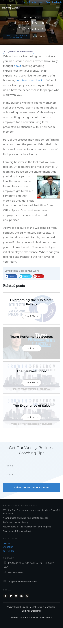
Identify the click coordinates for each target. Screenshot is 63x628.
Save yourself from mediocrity (17, 531)
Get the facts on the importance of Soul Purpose (27, 526)
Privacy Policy (13, 607)
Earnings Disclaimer (31, 610)
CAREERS (8, 547)
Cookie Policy (28, 607)
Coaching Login (54, 2)
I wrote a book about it (29, 80)
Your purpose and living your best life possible (25, 518)
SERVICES (8, 551)
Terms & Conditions (45, 607)
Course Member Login (32, 2)
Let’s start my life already (15, 522)
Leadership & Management (19, 36)
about (17, 66)
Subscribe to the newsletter (31, 487)
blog (8, 36)
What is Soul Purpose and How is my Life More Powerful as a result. (31, 512)
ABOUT (7, 543)
